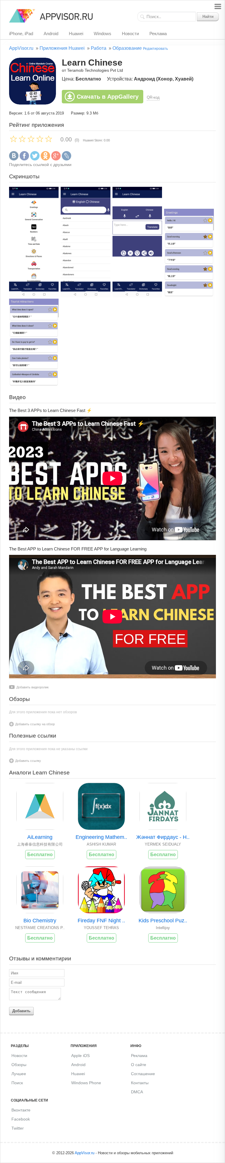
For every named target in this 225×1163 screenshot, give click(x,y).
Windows (102, 33)
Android (51, 33)
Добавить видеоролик (32, 687)
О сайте (138, 1064)
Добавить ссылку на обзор (35, 724)
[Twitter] (35, 159)
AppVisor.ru (21, 48)
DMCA (137, 1092)
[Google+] (56, 159)
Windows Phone (86, 1082)
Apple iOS (80, 1055)
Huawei (76, 33)
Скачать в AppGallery (108, 96)
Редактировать (155, 49)
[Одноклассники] (45, 159)
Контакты (140, 1082)
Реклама (158, 33)
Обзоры (18, 1064)
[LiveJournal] (66, 159)
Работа (98, 48)
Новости (130, 33)
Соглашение (143, 1073)
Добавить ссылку (28, 760)
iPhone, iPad (21, 33)
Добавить (21, 1011)
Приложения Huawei (62, 48)
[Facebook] (24, 159)
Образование (127, 48)
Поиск (17, 1082)
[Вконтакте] (13, 159)
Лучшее (18, 1073)
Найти (208, 16)
